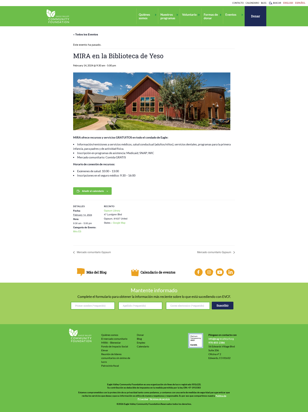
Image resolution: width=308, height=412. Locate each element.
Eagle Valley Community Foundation (58, 16)
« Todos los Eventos (85, 34)
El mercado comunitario (114, 338)
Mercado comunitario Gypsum (93, 252)
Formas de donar (211, 16)
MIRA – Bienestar (111, 342)
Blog (263, 3)
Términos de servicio (159, 399)
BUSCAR (277, 3)
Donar (255, 16)
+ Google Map (118, 222)
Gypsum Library (112, 210)
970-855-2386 (216, 342)
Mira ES (77, 231)
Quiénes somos (144, 16)
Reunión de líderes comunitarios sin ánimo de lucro (115, 358)
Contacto (238, 3)
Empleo (141, 342)
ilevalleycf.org (221, 338)
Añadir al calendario (93, 191)
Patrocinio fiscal (110, 365)
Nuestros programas (167, 16)
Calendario (252, 3)
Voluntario (189, 14)
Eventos (230, 14)
